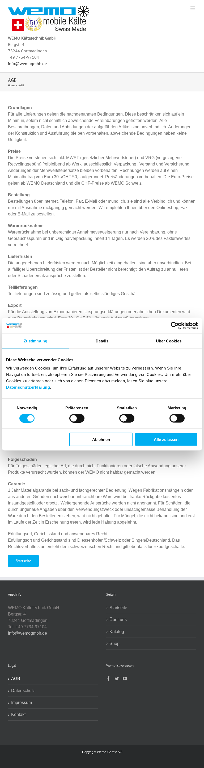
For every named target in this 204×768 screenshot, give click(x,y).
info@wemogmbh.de (27, 63)
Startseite (118, 607)
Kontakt (18, 714)
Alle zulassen (166, 439)
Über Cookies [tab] (168, 340)
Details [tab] (102, 340)
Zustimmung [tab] (35, 340)
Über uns (118, 619)
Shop (114, 643)
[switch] (76, 418)
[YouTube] (125, 678)
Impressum (21, 702)
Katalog (116, 631)
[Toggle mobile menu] (193, 8)
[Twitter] (116, 678)
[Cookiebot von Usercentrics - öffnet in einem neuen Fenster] (174, 325)
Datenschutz (23, 690)
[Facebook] (108, 678)
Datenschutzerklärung (28, 387)
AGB (15, 678)
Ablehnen (101, 439)
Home (11, 85)
